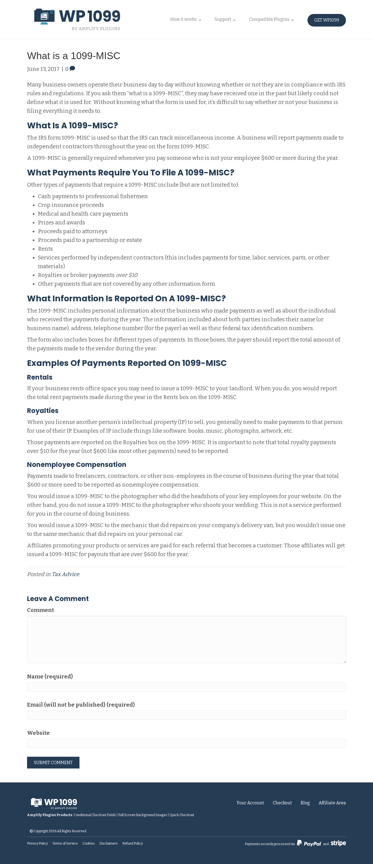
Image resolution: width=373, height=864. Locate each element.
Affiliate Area (332, 802)
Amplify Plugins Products (49, 815)
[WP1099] (86, 803)
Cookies (88, 843)
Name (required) (50, 676)
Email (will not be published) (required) (81, 704)
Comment (40, 610)
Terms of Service (65, 843)
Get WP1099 (326, 20)
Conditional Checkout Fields (95, 815)
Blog (305, 802)
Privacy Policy (37, 843)
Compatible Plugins (269, 19)
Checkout (282, 802)
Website (38, 733)
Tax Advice (65, 574)
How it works (183, 19)
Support (223, 19)
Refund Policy (132, 843)
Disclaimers (108, 843)
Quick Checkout (182, 815)
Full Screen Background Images (142, 815)
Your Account (250, 802)
